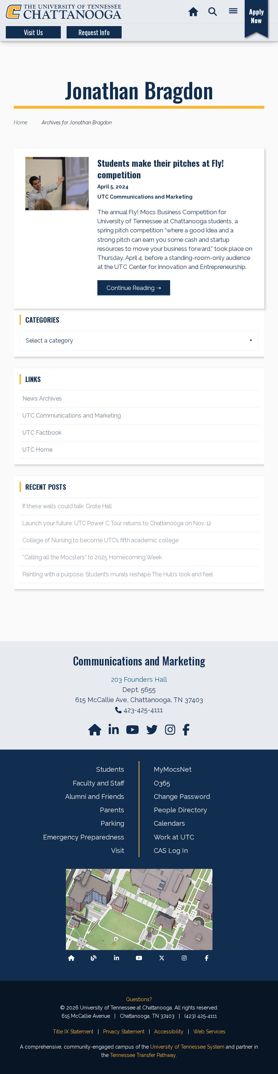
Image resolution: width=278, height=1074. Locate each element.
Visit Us (33, 32)
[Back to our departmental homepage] (71, 958)
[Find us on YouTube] (133, 732)
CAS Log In (171, 850)
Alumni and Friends (94, 796)
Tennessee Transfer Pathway (143, 1055)
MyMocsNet (172, 769)
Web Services (209, 1031)
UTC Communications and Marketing (71, 415)
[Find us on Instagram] (171, 732)
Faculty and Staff (98, 783)
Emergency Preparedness (83, 837)
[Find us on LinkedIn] (114, 732)
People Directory (180, 810)
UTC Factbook (42, 432)
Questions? (139, 999)
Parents (112, 810)
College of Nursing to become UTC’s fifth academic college (100, 540)
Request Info (94, 32)
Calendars (169, 823)
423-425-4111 (143, 710)
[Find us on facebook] (186, 732)
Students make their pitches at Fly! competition (160, 168)
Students (110, 769)
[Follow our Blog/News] (94, 958)
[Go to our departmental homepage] (95, 732)
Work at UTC (174, 837)
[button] (212, 11)
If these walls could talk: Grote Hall (67, 506)
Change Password (182, 796)
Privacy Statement (123, 1031)
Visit (117, 850)
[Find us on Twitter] (152, 732)
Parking (112, 823)
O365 (162, 783)
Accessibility (169, 1031)
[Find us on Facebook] (206, 958)
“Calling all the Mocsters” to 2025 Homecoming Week (92, 557)
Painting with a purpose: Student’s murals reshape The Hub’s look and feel (117, 574)
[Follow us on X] (162, 958)
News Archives (42, 398)
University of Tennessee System (187, 1047)
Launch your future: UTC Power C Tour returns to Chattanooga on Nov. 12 (116, 523)
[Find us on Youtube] (139, 958)
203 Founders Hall (139, 679)
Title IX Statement (73, 1031)
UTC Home (37, 449)
